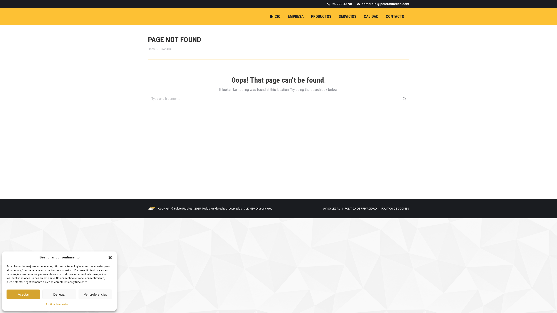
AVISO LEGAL (331, 208)
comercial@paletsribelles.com (385, 4)
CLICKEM (249, 208)
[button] (110, 257)
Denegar (59, 294)
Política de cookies (57, 304)
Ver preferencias (95, 294)
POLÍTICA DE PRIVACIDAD (361, 208)
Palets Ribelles (183, 208)
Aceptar (23, 294)
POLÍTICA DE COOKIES (395, 208)
